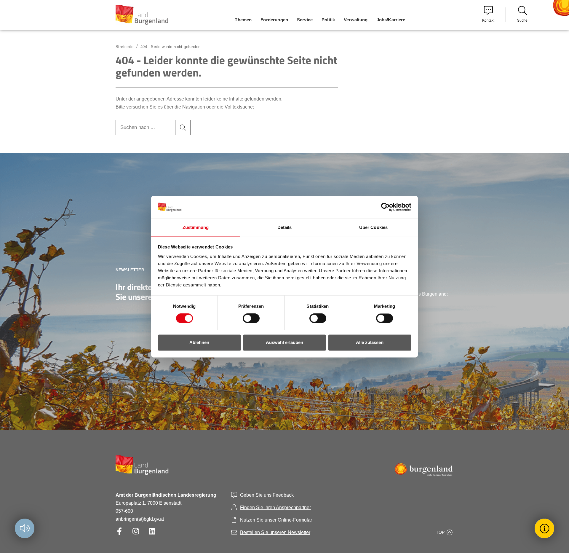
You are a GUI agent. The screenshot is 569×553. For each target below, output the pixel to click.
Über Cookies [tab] (373, 227)
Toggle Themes (545, 528)
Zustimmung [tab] (196, 227)
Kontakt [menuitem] (488, 20)
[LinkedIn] (152, 531)
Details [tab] (284, 227)
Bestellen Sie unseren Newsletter (275, 532)
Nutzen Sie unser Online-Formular (276, 519)
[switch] (247, 318)
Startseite (124, 46)
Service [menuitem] (305, 19)
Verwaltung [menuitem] (356, 19)
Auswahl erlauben (284, 342)
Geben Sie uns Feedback (267, 495)
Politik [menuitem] (328, 19)
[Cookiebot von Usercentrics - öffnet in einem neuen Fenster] (385, 207)
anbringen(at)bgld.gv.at (140, 519)
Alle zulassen (369, 342)
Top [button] (440, 532)
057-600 (124, 511)
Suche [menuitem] (522, 20)
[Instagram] (135, 531)
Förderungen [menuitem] (274, 19)
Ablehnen (199, 342)
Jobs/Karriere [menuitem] (391, 19)
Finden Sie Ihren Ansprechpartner (275, 507)
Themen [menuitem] (243, 19)
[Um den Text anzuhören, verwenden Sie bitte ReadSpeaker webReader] (24, 528)
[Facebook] (119, 531)
